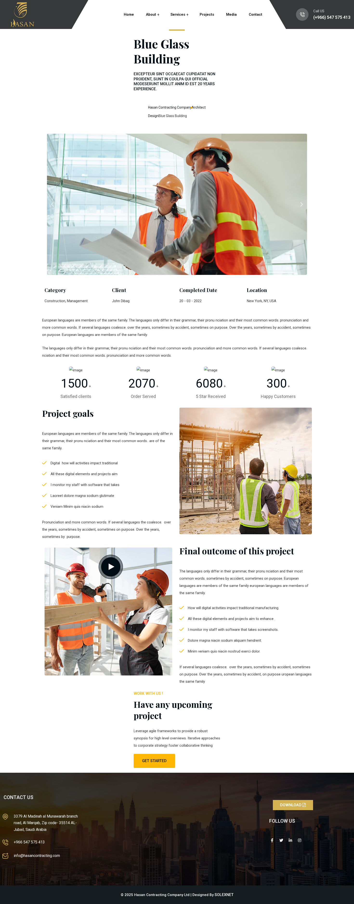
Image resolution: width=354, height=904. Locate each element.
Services (177, 14)
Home (129, 14)
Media (231, 14)
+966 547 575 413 (29, 842)
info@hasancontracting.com (37, 855)
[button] (52, 204)
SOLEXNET (224, 894)
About (151, 14)
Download (291, 805)
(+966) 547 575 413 (331, 17)
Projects (207, 14)
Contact (255, 14)
